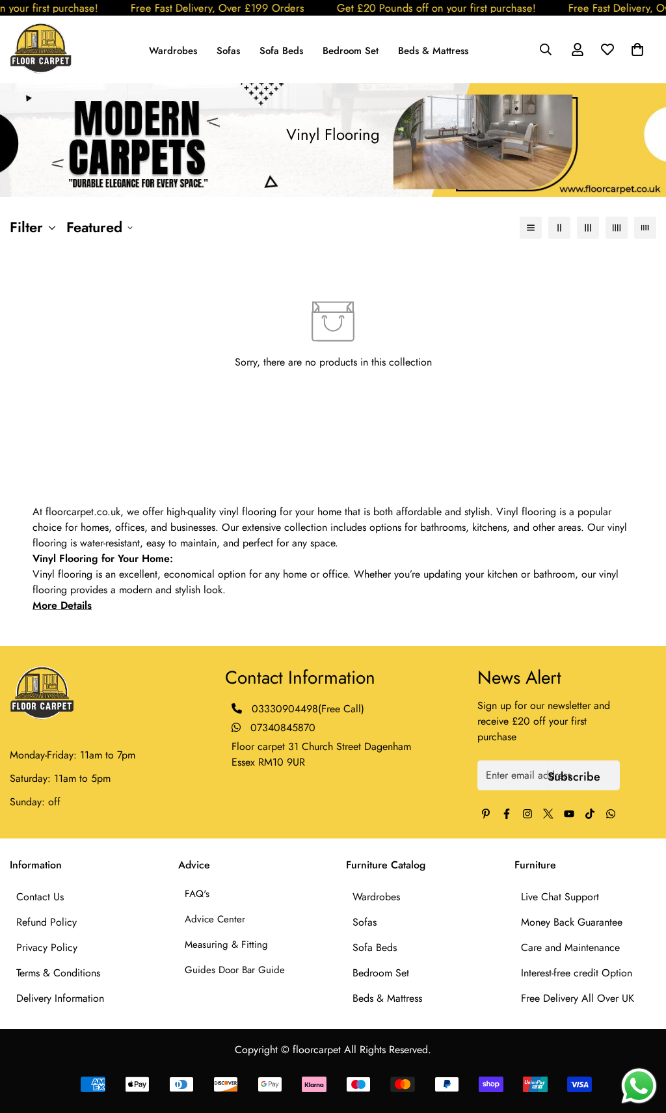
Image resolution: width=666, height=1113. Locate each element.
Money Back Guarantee (571, 922)
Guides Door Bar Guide (235, 970)
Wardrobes (173, 51)
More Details (62, 605)
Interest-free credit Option (576, 972)
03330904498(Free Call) (308, 708)
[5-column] (645, 228)
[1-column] (531, 228)
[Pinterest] (486, 814)
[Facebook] (506, 814)
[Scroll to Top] (641, 1042)
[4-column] (617, 228)
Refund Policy (46, 922)
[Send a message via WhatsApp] (639, 1086)
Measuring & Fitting (226, 944)
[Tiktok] (590, 814)
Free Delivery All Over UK (577, 998)
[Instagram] (527, 814)
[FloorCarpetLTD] (41, 49)
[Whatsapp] (611, 814)
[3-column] (588, 228)
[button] (637, 49)
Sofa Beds (281, 51)
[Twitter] (548, 814)
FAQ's (197, 894)
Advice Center (215, 919)
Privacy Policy (46, 947)
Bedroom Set (351, 51)
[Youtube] (569, 814)
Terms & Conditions (58, 972)
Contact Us (40, 896)
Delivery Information (60, 998)
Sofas (228, 51)
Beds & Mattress (433, 51)
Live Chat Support (560, 896)
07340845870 (281, 727)
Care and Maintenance (570, 947)
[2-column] (559, 228)
